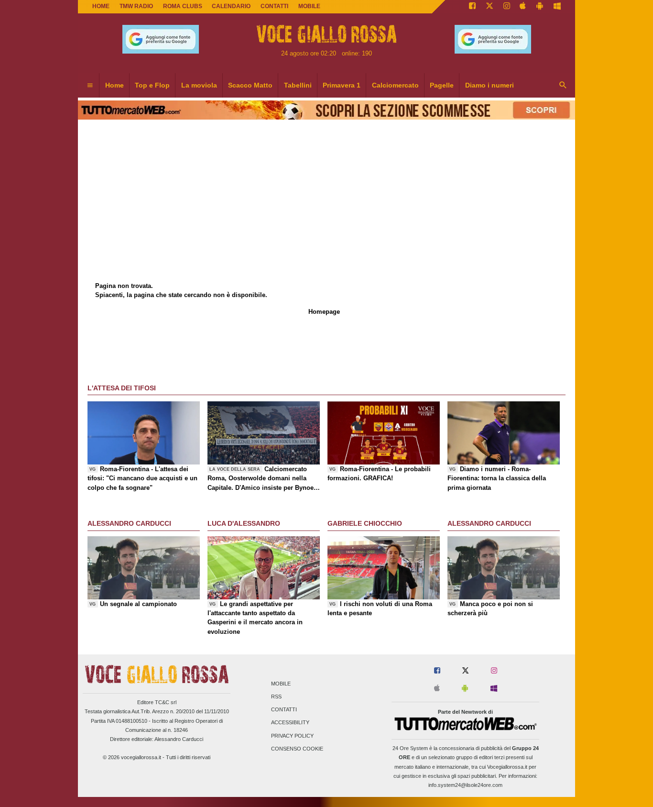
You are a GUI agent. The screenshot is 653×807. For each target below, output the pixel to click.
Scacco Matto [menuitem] (250, 85)
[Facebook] (472, 6)
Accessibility (290, 723)
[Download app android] (539, 6)
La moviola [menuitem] (199, 85)
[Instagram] (507, 6)
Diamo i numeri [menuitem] (489, 85)
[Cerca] (563, 85)
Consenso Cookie (297, 749)
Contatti (284, 710)
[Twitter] (489, 6)
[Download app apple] (523, 6)
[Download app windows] (557, 6)
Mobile (281, 683)
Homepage (324, 311)
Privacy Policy (292, 736)
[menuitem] (90, 85)
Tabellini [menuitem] (298, 85)
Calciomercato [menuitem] (395, 85)
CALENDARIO (231, 6)
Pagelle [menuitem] (442, 85)
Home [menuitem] (114, 85)
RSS (276, 696)
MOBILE (309, 6)
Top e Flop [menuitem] (152, 85)
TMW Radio (136, 6)
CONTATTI (274, 6)
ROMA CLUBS (182, 6)
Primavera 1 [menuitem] (341, 85)
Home (100, 6)
